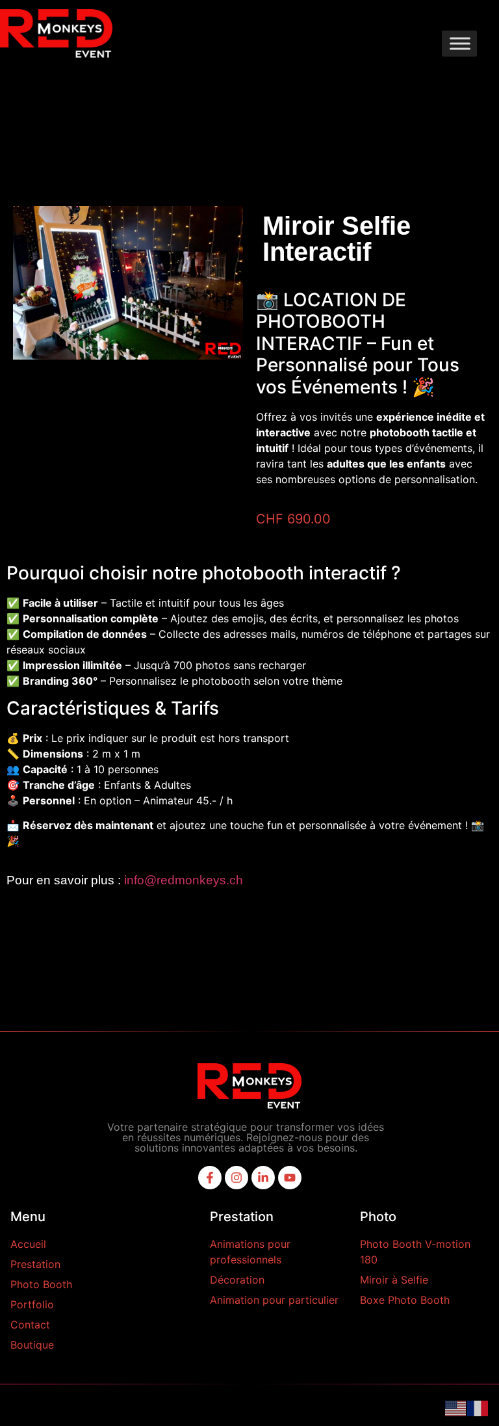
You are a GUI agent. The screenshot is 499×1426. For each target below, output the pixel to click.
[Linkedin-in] (263, 1177)
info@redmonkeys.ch (183, 880)
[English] (456, 1407)
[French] (478, 1407)
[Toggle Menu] (460, 43)
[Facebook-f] (210, 1177)
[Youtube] (289, 1177)
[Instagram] (236, 1177)
